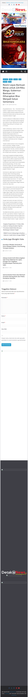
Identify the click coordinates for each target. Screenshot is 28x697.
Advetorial (5, 79)
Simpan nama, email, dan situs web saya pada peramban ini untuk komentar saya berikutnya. (13, 339)
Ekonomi (15, 79)
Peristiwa (5, 81)
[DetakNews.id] (3, 71)
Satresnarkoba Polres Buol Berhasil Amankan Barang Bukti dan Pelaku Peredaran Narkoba (14, 276)
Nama (3, 316)
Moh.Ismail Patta (13, 104)
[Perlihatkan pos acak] (25, 71)
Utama (10, 81)
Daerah (10, 79)
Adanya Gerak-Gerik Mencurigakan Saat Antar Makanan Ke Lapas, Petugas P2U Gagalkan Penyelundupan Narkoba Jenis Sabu (14, 261)
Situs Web (4, 329)
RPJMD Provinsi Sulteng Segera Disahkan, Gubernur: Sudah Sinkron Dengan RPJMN (14, 234)
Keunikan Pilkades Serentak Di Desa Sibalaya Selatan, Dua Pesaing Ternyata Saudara (14, 246)
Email (3, 322)
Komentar (4, 297)
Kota (20, 79)
